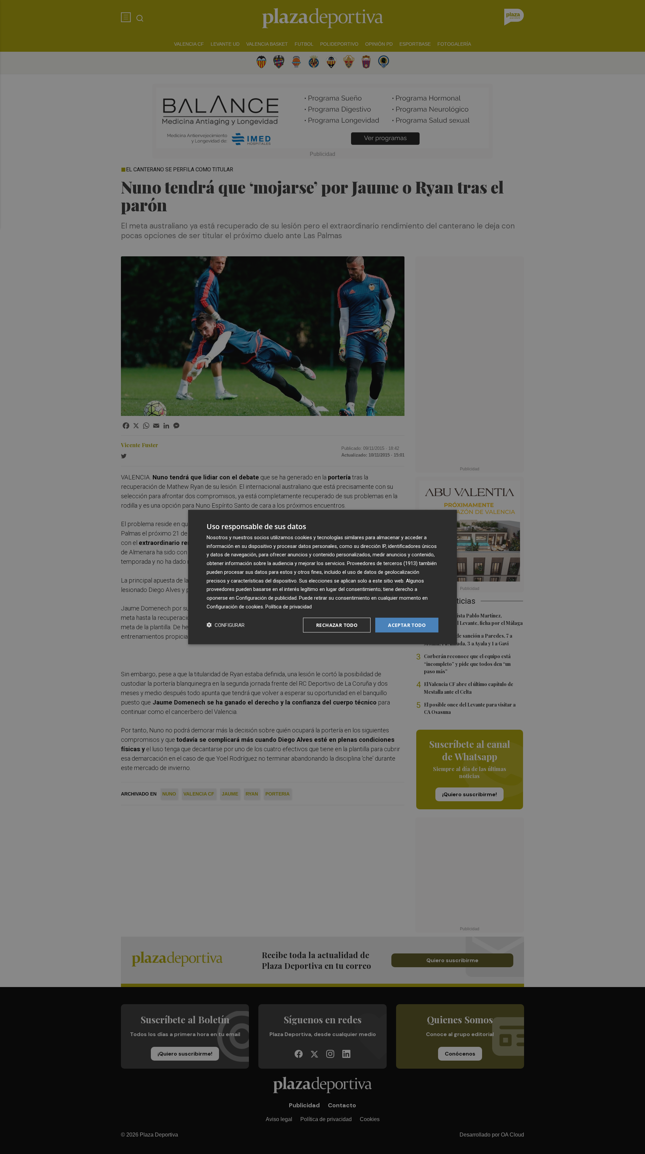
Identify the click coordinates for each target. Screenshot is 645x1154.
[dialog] (322, 577)
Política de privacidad (288, 606)
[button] (226, 625)
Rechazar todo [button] (336, 625)
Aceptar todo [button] (407, 625)
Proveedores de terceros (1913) (382, 563)
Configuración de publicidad (266, 598)
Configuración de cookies (235, 606)
